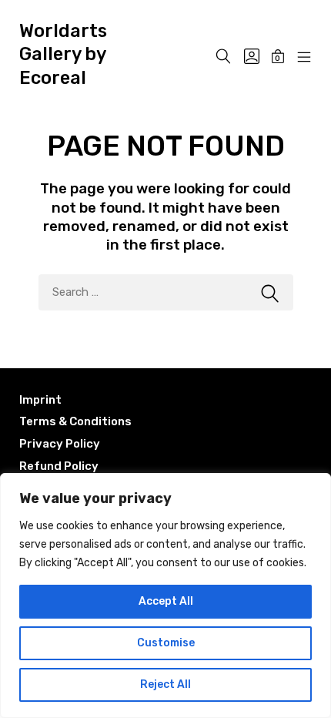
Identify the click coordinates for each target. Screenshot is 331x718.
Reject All (165, 684)
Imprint (40, 400)
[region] (165, 595)
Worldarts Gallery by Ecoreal (63, 54)
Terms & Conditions (75, 421)
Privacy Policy (59, 444)
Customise (166, 642)
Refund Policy (59, 466)
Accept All (166, 601)
